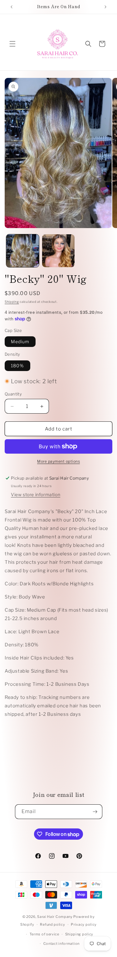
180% (17, 365)
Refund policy (52, 924)
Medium (20, 341)
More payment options (58, 461)
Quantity (13, 393)
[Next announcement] (105, 7)
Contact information (61, 943)
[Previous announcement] (11, 7)
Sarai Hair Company (55, 916)
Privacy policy (84, 924)
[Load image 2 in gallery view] (58, 250)
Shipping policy (79, 934)
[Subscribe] (95, 811)
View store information (35, 494)
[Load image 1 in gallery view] (22, 250)
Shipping (12, 301)
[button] (12, 44)
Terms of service (44, 934)
